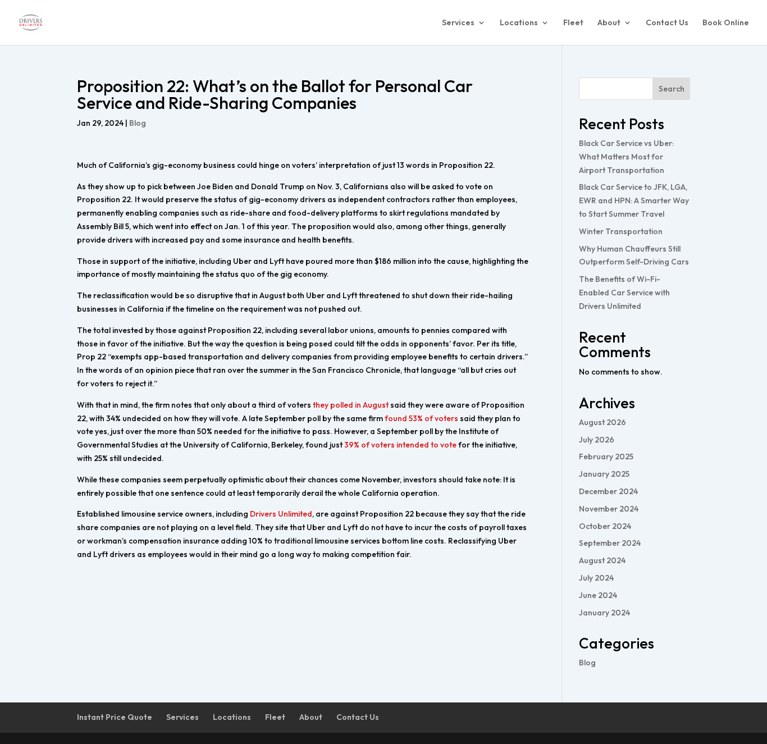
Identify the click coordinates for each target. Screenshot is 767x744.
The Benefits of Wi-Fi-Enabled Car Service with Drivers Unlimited (624, 292)
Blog (137, 123)
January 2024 (604, 613)
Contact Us (667, 23)
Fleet (573, 23)
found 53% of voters (421, 418)
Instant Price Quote (114, 717)
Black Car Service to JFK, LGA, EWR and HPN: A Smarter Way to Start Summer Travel (634, 200)
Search (671, 89)
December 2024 (608, 491)
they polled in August (351, 405)
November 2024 (608, 509)
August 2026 (602, 422)
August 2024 (602, 560)
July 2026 (596, 440)
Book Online (725, 23)
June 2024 (598, 595)
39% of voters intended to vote (400, 445)
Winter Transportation (621, 231)
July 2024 (596, 578)
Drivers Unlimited (281, 514)
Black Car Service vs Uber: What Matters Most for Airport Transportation (626, 156)
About (608, 23)
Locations (519, 23)
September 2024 (610, 543)
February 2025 (606, 456)
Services (458, 23)
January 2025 (604, 474)
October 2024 (605, 526)
